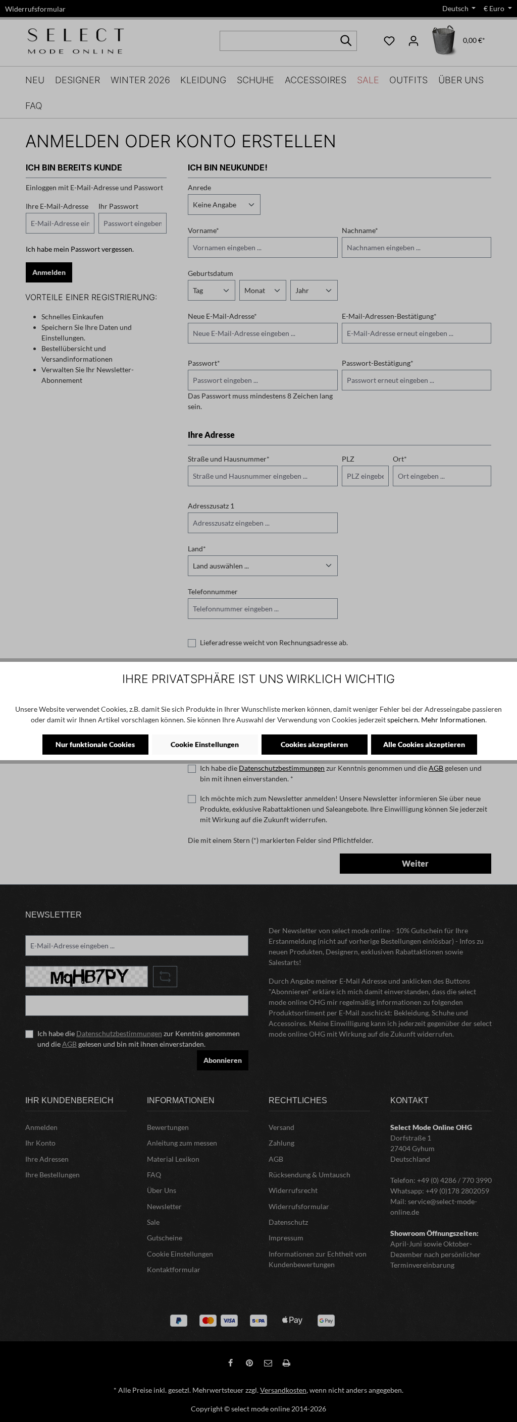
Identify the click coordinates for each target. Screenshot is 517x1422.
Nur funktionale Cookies (95, 744)
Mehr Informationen (453, 719)
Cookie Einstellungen (205, 744)
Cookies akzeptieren (314, 744)
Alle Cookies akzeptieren (424, 744)
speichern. (403, 719)
